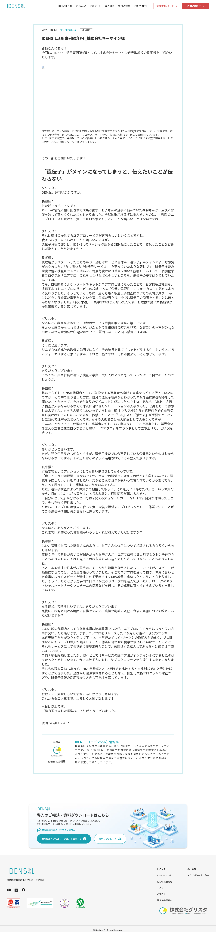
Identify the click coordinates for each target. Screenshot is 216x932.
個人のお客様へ (165, 900)
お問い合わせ (194, 5)
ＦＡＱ (160, 887)
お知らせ (161, 894)
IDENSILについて (165, 875)
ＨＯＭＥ (161, 869)
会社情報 (191, 869)
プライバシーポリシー (198, 875)
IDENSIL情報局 (164, 881)
